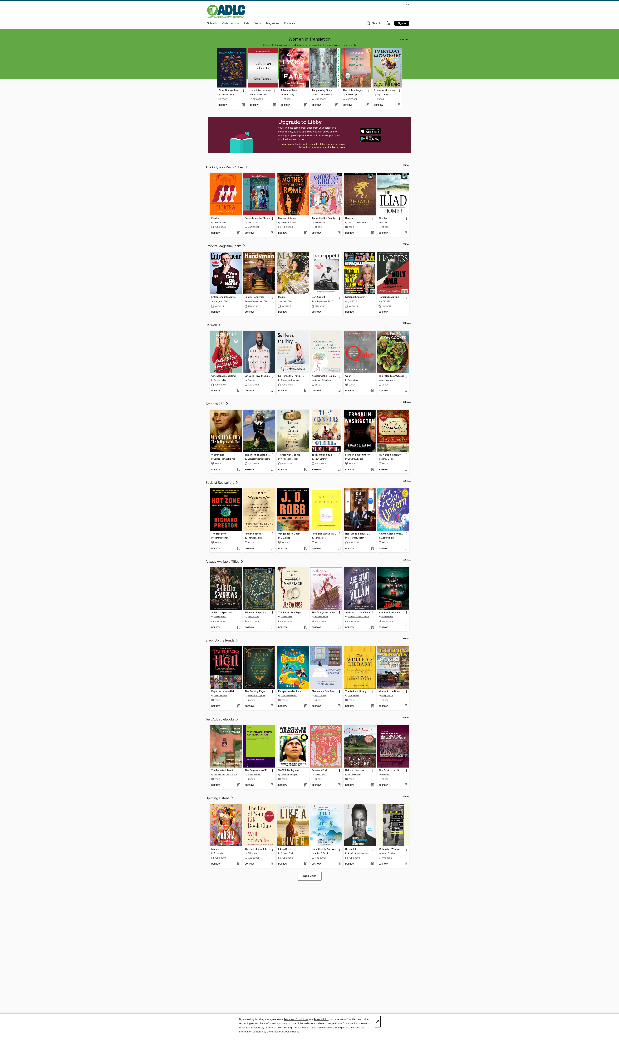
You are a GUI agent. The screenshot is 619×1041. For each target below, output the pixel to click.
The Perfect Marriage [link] (289, 612)
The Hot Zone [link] (218, 533)
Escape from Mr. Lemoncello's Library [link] (291, 691)
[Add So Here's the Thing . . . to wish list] (306, 391)
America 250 (215, 404)
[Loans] (388, 24)
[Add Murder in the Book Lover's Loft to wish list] (406, 706)
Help (406, 4)
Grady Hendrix (220, 695)
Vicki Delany (320, 695)
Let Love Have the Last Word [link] (258, 376)
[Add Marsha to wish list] (239, 864)
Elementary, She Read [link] (323, 691)
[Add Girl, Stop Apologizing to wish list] (239, 391)
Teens (257, 23)
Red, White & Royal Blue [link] (358, 533)
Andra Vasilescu (255, 774)
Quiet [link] (348, 376)
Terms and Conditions (296, 1019)
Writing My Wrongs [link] (389, 849)
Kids (246, 23)
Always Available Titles (223, 562)
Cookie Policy (291, 1031)
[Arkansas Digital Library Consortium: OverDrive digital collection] (226, 11)
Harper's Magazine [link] (389, 297)
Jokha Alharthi (227, 94)
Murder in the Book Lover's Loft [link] (392, 691)
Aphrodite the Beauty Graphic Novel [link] (325, 218)
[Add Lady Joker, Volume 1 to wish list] (274, 105)
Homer (384, 222)
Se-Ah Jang (288, 94)
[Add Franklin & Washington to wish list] (372, 470)
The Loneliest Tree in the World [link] (224, 770)
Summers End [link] (319, 770)
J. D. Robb (285, 538)
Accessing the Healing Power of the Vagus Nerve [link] (325, 376)
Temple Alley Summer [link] (323, 90)
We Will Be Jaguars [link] (288, 770)
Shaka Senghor (388, 853)
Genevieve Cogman (256, 695)
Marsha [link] (215, 849)
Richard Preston (221, 538)
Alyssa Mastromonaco (291, 380)
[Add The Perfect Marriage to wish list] (306, 627)
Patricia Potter (354, 774)
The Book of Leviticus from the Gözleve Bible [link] (392, 770)
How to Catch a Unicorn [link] (392, 533)
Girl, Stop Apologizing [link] (223, 376)
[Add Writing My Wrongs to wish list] (406, 864)
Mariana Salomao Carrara (225, 774)
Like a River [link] (284, 849)
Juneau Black (320, 774)
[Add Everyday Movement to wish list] (399, 105)
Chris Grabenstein (289, 695)
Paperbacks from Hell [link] (223, 691)
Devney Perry (220, 616)
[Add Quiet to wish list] (372, 391)
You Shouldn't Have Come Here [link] (392, 612)
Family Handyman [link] (255, 297)
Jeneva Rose (286, 616)
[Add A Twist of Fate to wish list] (306, 105)
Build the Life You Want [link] (325, 849)
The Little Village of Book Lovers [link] (354, 90)
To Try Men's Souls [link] (322, 454)
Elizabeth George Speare (259, 459)
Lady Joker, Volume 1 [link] (261, 90)
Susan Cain (353, 380)
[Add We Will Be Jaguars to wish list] (306, 785)
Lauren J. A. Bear (288, 222)
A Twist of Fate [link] (289, 90)
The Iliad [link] (383, 218)
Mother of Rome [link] (287, 218)
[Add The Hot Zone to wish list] (239, 548)
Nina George (351, 94)
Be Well (212, 325)
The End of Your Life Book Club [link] (258, 849)
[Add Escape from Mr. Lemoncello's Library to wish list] (306, 706)
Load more (309, 876)
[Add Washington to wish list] (239, 470)
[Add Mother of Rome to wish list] (306, 233)
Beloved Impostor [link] (355, 770)
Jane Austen (253, 616)
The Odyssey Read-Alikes (225, 167)
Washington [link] (218, 454)
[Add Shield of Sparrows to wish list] (239, 627)
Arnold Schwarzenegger (359, 853)
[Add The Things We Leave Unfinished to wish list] (339, 627)
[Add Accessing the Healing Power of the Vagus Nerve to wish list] (339, 391)
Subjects (212, 23)
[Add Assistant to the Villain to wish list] (372, 627)
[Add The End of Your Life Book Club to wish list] (272, 864)
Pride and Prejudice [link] (255, 612)
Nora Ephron (320, 538)
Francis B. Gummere (357, 222)
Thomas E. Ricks (255, 538)
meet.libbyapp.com (334, 147)
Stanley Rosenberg (322, 380)
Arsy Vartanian (388, 380)
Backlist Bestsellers (220, 483)
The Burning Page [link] (255, 691)
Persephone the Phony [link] (257, 218)
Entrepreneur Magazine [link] (224, 297)
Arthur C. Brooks (321, 853)
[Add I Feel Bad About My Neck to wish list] (339, 548)
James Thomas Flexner (224, 459)
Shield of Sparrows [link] (221, 612)
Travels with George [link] (289, 454)
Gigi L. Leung (382, 94)
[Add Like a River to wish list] (306, 864)
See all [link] (404, 39)
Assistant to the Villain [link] (357, 612)
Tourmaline (219, 853)
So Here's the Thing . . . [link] (291, 376)
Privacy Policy (321, 1019)
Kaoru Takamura (259, 94)
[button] (373, 24)
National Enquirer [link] (355, 297)
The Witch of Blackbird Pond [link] (258, 454)
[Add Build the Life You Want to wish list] (339, 864)
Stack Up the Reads (220, 640)
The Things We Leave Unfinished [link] (325, 612)
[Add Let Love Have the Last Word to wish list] (272, 391)
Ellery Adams (387, 695)
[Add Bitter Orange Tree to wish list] (243, 105)
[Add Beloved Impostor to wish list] (372, 785)
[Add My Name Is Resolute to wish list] (406, 470)
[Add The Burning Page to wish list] (272, 706)
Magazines (272, 23)
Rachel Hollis (220, 380)
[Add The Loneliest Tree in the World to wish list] (239, 785)
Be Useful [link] (350, 849)
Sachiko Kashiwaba (323, 94)
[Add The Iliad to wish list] (406, 233)
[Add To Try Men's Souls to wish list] (339, 470)
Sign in (402, 23)
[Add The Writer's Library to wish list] (372, 706)
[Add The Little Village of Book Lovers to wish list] (368, 105)
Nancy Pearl (353, 695)
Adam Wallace (387, 538)
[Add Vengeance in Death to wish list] (306, 548)
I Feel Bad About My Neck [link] (325, 533)
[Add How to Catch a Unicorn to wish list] (406, 548)
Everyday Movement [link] (385, 90)
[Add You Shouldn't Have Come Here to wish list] (406, 627)
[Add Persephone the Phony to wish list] (272, 233)
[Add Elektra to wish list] (239, 233)
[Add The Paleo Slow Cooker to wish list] (406, 391)
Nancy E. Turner (388, 459)
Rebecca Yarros (321, 616)
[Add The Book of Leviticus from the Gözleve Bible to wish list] (406, 785)
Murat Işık (386, 774)
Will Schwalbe (254, 853)
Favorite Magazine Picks (224, 246)
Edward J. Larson (355, 459)
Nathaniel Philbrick (289, 459)
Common (252, 380)
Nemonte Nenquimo (290, 774)
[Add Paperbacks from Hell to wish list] (239, 706)
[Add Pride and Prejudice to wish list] (272, 627)
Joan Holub (253, 222)
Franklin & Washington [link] (357, 454)
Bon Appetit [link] (318, 297)
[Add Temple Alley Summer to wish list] (337, 105)
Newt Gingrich (320, 459)
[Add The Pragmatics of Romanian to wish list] (272, 785)
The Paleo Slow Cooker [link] (391, 376)
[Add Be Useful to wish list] (372, 864)
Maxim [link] (281, 297)
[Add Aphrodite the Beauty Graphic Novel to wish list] (339, 233)
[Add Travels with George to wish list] (306, 470)
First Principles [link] (253, 533)
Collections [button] (229, 23)
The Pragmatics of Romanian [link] (258, 770)
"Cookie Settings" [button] (284, 1027)
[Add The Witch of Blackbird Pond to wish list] (272, 470)
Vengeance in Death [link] (289, 533)
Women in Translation (310, 39)
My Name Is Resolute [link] (390, 454)
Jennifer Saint (220, 222)
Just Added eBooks (220, 719)
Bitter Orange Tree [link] (228, 90)
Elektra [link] (215, 218)
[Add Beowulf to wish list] (372, 233)
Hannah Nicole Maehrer (358, 616)
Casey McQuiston (356, 538)
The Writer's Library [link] (356, 691)
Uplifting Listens (218, 798)
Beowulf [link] (349, 218)
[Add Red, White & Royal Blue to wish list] (372, 548)
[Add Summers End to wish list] (339, 785)
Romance (289, 23)
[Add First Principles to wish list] (272, 548)
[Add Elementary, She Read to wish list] (339, 706)
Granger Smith (287, 853)
